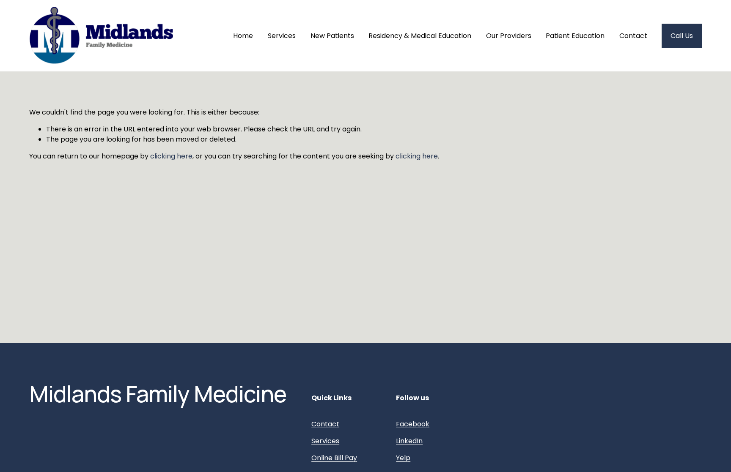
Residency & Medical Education (419, 36)
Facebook (412, 424)
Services (282, 36)
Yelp (403, 458)
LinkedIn (409, 441)
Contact (633, 36)
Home (243, 36)
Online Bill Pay (334, 458)
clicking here (171, 156)
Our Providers (508, 36)
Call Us (682, 36)
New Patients (332, 36)
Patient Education (575, 36)
